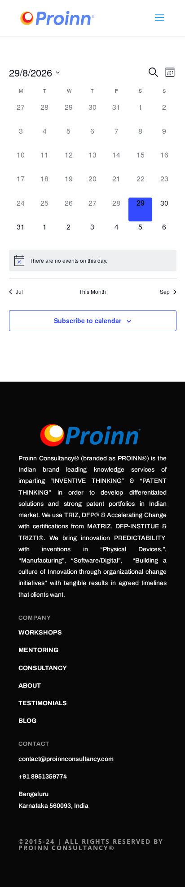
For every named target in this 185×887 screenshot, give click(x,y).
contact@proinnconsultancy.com (66, 759)
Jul (19, 291)
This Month (92, 291)
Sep (165, 291)
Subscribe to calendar (87, 320)
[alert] (92, 260)
